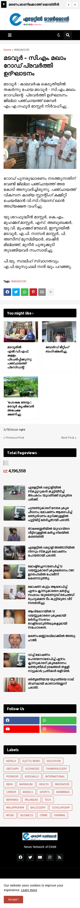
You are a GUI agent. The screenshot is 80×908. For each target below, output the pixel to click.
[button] (68, 4)
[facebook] (22, 720)
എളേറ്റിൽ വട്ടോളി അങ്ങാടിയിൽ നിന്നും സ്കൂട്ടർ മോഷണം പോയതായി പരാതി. (51, 552)
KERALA (11, 761)
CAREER (11, 792)
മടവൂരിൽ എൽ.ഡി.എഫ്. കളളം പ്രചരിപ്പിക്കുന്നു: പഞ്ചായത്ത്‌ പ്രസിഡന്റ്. (19, 357)
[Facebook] (7, 292)
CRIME (44, 815)
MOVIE (10, 815)
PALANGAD (31, 800)
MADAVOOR (21, 49)
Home (7, 49)
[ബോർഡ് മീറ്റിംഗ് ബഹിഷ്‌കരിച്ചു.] (59, 331)
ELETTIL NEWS (31, 761)
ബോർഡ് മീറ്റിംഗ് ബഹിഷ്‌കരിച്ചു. (57, 349)
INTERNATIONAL (55, 777)
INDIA (9, 784)
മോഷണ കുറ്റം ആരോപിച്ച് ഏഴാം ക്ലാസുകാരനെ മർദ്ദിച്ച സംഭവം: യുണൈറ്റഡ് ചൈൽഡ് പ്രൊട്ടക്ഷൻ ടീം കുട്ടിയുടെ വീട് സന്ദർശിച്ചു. (51, 595)
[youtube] (22, 729)
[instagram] (59, 729)
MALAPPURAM (15, 808)
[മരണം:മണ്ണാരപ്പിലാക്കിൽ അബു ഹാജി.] (14, 641)
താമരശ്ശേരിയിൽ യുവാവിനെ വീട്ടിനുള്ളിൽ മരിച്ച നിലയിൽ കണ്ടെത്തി (49, 533)
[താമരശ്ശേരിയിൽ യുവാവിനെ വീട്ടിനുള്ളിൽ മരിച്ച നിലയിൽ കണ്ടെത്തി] (14, 534)
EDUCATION (54, 761)
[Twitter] (16, 292)
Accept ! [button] (13, 899)
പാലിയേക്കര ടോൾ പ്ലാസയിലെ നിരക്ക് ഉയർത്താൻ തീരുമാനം (35, 5)
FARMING (59, 815)
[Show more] (50, 292)
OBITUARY (12, 769)
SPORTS (45, 792)
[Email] (42, 292)
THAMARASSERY (56, 769)
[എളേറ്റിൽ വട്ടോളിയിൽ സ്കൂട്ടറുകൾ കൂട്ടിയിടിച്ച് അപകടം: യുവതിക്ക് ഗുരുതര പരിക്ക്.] (14, 493)
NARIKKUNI (26, 784)
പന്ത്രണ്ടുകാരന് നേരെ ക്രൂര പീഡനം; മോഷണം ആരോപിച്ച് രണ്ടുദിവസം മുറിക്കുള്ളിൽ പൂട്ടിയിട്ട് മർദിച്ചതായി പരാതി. (50, 514)
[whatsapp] (59, 720)
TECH (48, 800)
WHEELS (28, 792)
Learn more (29, 890)
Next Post (67, 437)
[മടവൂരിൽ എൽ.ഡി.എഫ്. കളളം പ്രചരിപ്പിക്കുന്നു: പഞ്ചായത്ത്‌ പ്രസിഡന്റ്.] (21, 331)
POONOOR (12, 777)
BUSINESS (26, 815)
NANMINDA (63, 792)
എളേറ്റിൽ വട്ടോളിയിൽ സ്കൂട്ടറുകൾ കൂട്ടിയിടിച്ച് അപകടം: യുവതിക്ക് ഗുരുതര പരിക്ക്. (50, 494)
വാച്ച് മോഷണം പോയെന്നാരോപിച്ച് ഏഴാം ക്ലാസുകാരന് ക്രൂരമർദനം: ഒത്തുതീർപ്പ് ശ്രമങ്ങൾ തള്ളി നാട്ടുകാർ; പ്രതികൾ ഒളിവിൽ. (49, 663)
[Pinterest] (33, 292)
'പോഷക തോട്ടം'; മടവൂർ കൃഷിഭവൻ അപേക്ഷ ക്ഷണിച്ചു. (20, 408)
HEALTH (44, 784)
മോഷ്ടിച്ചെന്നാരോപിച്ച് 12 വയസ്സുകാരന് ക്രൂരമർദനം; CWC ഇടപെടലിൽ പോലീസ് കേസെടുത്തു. (51, 572)
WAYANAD (12, 800)
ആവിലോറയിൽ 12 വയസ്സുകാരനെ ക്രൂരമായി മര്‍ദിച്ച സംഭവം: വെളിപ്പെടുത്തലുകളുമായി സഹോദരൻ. (47, 619)
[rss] (59, 857)
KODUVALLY (32, 777)
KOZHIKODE (32, 769)
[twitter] (30, 857)
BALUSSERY (38, 808)
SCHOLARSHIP (61, 808)
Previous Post (15, 437)
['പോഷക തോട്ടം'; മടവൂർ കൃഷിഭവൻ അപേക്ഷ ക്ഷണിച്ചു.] (21, 386)
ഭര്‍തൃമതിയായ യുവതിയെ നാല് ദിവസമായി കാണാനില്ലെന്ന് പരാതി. (51, 684)
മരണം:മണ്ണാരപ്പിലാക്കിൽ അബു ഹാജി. (51, 638)
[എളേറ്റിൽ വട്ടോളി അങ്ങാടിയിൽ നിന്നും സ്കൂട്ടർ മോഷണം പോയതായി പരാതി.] (14, 553)
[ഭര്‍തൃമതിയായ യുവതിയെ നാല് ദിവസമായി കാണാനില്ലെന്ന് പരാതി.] (14, 685)
